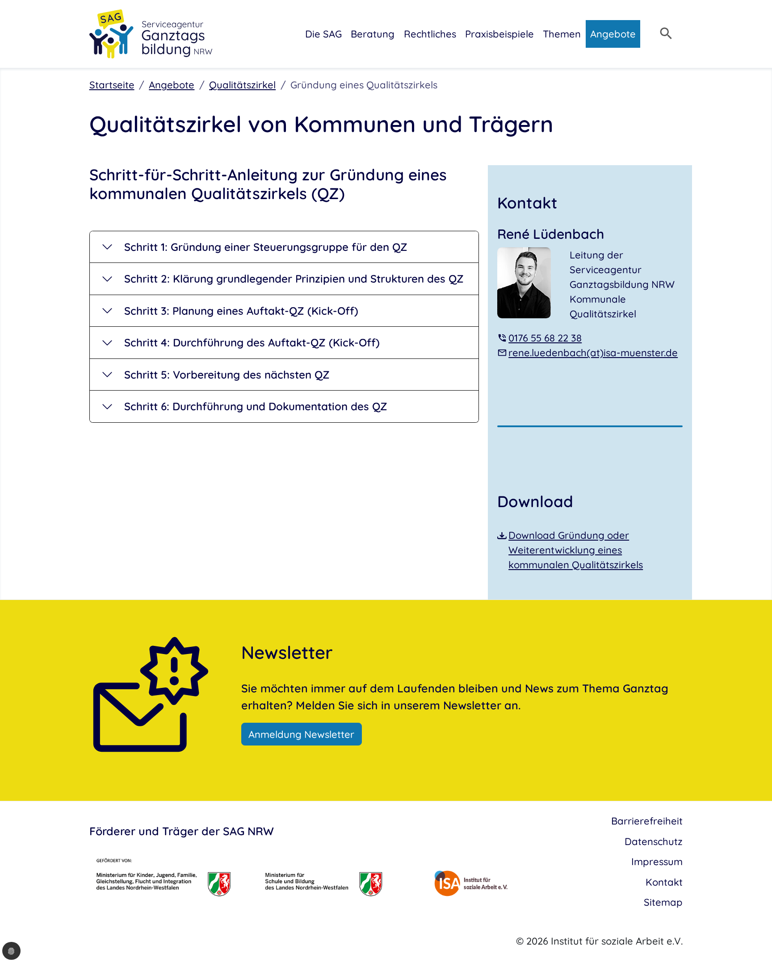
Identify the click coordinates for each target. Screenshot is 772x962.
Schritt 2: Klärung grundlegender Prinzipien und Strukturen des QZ (294, 278)
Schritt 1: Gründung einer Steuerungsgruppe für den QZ (265, 247)
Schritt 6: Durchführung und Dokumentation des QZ (255, 406)
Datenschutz (654, 841)
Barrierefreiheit (647, 821)
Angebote (171, 85)
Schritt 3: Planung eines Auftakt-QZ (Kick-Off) (241, 310)
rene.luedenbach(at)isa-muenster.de (593, 352)
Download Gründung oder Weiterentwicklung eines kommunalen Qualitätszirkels (575, 550)
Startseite (111, 85)
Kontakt (664, 882)
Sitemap (663, 902)
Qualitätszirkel (242, 85)
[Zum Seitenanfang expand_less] (767, 937)
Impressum (657, 861)
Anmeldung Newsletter (301, 734)
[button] (11, 951)
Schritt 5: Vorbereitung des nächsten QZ (227, 374)
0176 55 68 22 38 (545, 338)
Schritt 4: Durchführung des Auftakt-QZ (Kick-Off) (252, 342)
